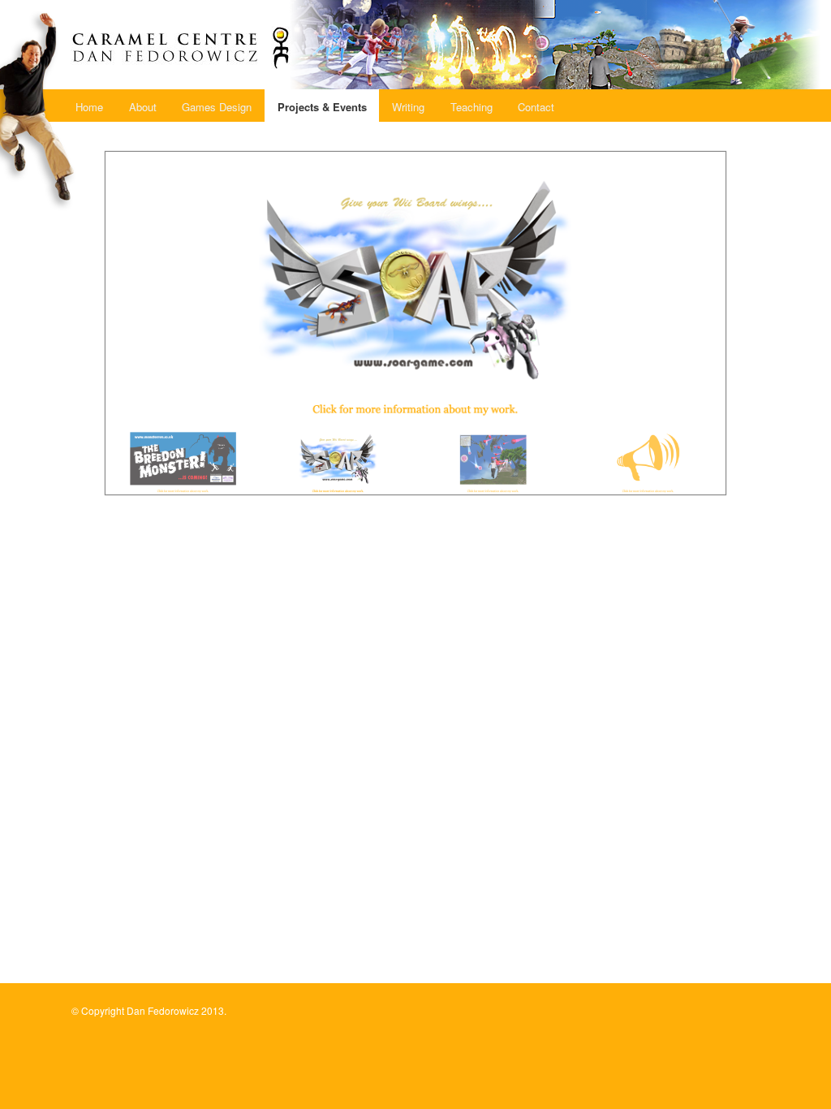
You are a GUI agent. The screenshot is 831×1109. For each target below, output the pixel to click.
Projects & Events (322, 106)
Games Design (217, 106)
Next (742, 319)
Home (89, 106)
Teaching (471, 106)
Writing (408, 106)
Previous (88, 319)
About (143, 106)
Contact (536, 106)
